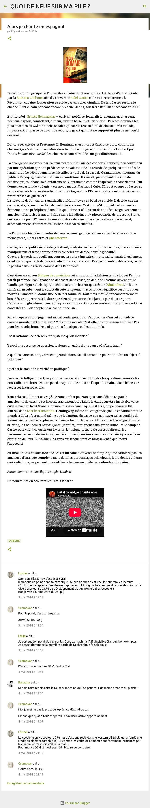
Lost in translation (41, 411)
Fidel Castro (79, 98)
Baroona (24, 682)
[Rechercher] (145, 6)
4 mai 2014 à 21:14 (30, 752)
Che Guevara (58, 238)
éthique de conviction (54, 275)
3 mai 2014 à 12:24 (30, 625)
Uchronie (14, 541)
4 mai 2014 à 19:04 (30, 693)
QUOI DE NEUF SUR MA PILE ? (50, 6)
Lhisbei (22, 573)
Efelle (21, 636)
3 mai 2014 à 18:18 (30, 650)
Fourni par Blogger (77, 803)
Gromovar (25, 608)
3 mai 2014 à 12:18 (30, 597)
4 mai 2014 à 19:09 (30, 721)
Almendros (115, 284)
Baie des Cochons (30, 98)
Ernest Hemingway (41, 116)
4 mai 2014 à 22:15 (30, 774)
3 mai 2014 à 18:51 (30, 671)
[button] (9, 38)
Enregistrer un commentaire (25, 783)
